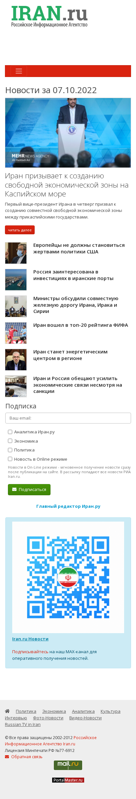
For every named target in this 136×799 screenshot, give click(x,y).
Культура (110, 711)
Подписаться (32, 489)
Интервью (16, 718)
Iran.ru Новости (30, 639)
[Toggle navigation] (19, 71)
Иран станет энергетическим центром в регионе (70, 354)
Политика (24, 450)
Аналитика (83, 711)
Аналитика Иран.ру (34, 432)
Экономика (25, 441)
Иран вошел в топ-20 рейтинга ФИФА (80, 325)
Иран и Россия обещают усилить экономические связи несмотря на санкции (77, 384)
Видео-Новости (85, 718)
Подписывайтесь (30, 652)
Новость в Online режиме (40, 459)
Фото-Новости (48, 718)
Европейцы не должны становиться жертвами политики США (79, 248)
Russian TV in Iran (23, 724)
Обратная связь (26, 757)
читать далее (20, 229)
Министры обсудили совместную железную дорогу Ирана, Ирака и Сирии (76, 304)
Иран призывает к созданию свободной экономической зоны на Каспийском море (67, 184)
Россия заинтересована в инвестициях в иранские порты (73, 274)
